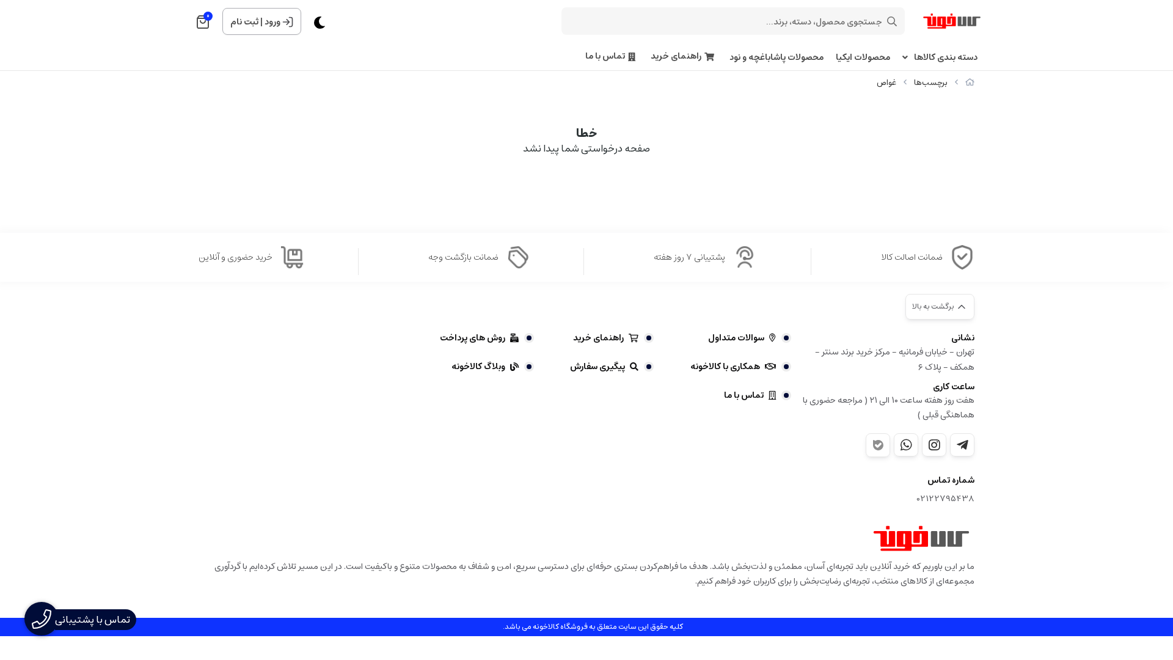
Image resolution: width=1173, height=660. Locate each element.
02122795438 (945, 499)
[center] (892, 21)
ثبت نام (244, 22)
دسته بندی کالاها (946, 57)
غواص (886, 83)
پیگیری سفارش (597, 367)
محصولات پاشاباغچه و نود (776, 57)
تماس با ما (605, 56)
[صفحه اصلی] (969, 83)
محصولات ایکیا (863, 57)
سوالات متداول (736, 338)
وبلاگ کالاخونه (478, 367)
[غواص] (921, 538)
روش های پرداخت (472, 338)
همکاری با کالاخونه (725, 367)
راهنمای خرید (676, 56)
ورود (272, 22)
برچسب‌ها (931, 83)
